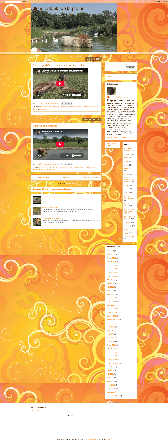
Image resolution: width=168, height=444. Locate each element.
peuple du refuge (127, 204)
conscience (63, 107)
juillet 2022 (111, 283)
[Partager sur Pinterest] (71, 104)
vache (126, 233)
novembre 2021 (113, 312)
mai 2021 (110, 334)
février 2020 (111, 388)
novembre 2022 (113, 269)
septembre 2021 (113, 320)
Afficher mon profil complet (116, 137)
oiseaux (35, 169)
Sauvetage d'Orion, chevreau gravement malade (59, 65)
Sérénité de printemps (45, 125)
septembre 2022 (113, 276)
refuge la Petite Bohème (47, 169)
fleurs (83, 167)
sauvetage (42, 109)
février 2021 (111, 345)
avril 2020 (110, 381)
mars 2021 (111, 341)
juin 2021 (110, 330)
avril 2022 (110, 294)
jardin (88, 167)
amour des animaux (45, 107)
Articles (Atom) (71, 183)
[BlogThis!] (65, 104)
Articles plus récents (41, 177)
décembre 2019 (113, 396)
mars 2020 (111, 385)
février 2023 (111, 258)
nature (93, 167)
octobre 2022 (112, 272)
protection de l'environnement (129, 211)
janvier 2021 (111, 349)
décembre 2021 (113, 309)
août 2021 (110, 323)
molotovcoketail (92, 439)
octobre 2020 (112, 359)
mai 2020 (110, 378)
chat (61, 167)
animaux (56, 107)
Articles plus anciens (91, 177)
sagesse (127, 222)
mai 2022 (110, 291)
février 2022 (111, 301)
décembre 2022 (113, 265)
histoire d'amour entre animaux (78, 107)
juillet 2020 (111, 370)
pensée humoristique (129, 197)
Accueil (66, 177)
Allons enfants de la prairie (57, 8)
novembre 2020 (113, 356)
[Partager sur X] (67, 104)
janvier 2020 (111, 392)
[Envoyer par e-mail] (62, 104)
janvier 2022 (111, 305)
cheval (65, 167)
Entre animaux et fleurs (50, 207)
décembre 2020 (113, 352)
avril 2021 (110, 338)
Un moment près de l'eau (50, 218)
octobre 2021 (112, 316)
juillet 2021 (111, 327)
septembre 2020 (113, 363)
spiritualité (128, 229)
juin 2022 (110, 287)
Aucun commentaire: (51, 103)
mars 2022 (111, 298)
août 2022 (110, 280)
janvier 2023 (111, 261)
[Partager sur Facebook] (69, 104)
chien (70, 167)
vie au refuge (129, 237)
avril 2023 (110, 254)
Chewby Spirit (35, 410)
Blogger (108, 439)
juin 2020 (110, 374)
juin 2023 (110, 251)
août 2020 (110, 367)
